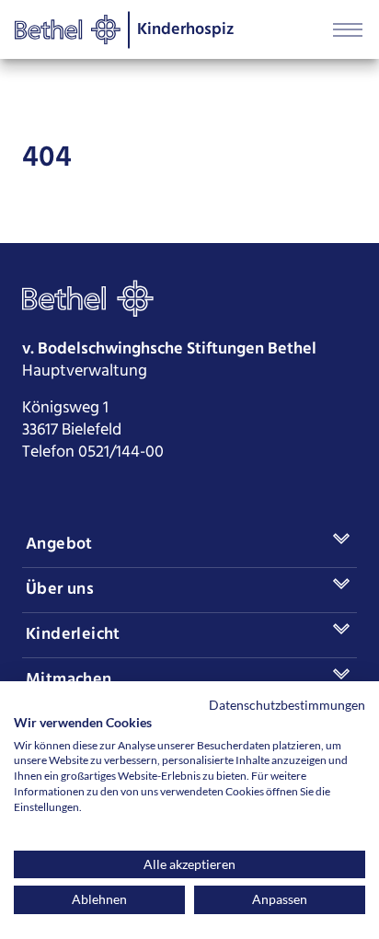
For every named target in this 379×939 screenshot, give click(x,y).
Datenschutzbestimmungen (287, 705)
